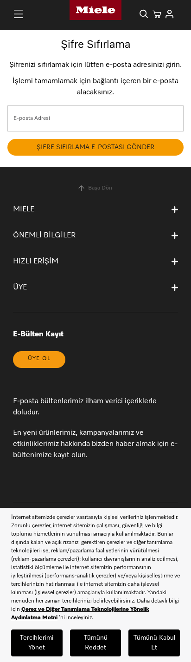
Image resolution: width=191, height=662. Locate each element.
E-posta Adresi (31, 118)
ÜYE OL (39, 358)
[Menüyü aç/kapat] (18, 14)
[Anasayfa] (95, 10)
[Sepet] (157, 13)
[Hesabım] (170, 13)
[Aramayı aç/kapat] (144, 13)
